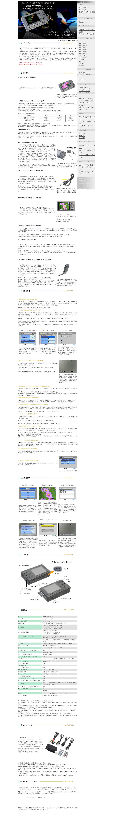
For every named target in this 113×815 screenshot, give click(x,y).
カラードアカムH (86, 165)
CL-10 (81, 63)
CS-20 (81, 59)
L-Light (82, 138)
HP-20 (81, 65)
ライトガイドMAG (86, 34)
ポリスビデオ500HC (87, 98)
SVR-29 (82, 55)
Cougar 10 (83, 22)
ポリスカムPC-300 (84, 89)
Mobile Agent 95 (83, 87)
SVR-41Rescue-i (84, 73)
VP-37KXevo (84, 8)
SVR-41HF (83, 49)
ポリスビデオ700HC (87, 101)
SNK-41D (82, 57)
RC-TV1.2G (83, 109)
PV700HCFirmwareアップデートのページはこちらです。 (31, 797)
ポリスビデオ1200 (86, 107)
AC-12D (82, 61)
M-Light (82, 136)
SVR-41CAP (84, 53)
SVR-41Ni (83, 45)
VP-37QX (82, 10)
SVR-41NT (83, 47)
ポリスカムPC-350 (84, 91)
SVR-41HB (83, 51)
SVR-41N (82, 44)
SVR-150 (82, 80)
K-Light (82, 134)
